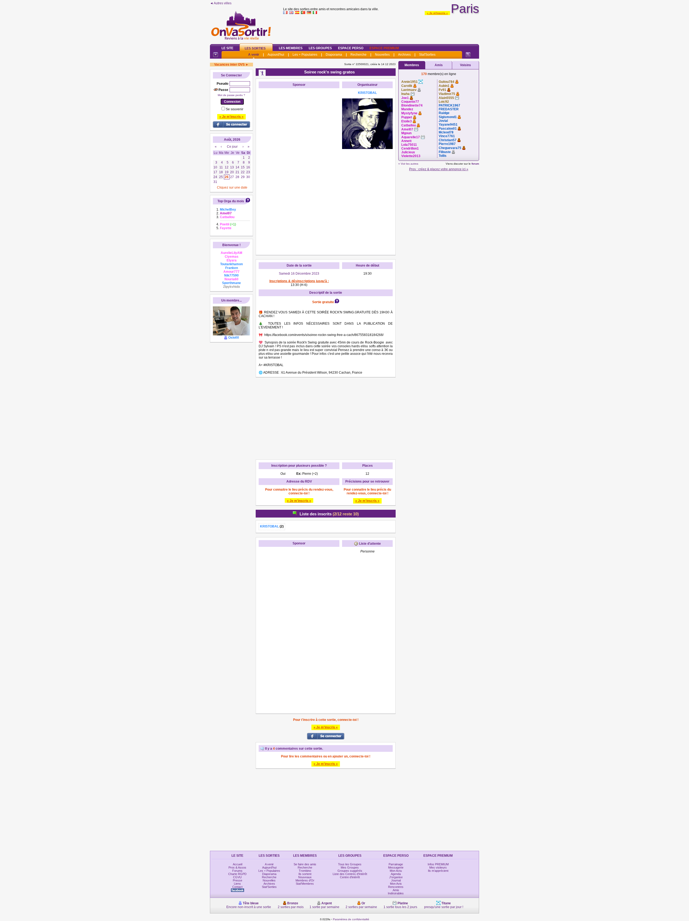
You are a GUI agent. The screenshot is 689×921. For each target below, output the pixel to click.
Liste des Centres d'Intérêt (350, 874)
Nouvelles (382, 54)
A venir (253, 54)
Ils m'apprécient (438, 870)
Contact (237, 886)
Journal (396, 880)
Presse (237, 880)
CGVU (237, 877)
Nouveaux (305, 877)
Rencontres (395, 886)
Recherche (358, 54)
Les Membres (291, 48)
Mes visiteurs (438, 867)
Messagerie (395, 867)
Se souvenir (234, 109)
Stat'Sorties (427, 54)
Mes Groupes (350, 867)
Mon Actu (396, 870)
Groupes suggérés (350, 870)
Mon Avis (396, 883)
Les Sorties (255, 48)
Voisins (465, 65)
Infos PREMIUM (438, 864)
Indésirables (396, 893)
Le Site (227, 48)
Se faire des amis (305, 864)
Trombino (305, 870)
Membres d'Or (305, 880)
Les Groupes (320, 48)
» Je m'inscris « (437, 13)
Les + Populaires (305, 54)
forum (475, 163)
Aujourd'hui (276, 54)
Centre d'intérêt (350, 877)
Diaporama (334, 54)
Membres (412, 65)
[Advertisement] (381, 28)
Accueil (237, 864)
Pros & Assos (237, 867)
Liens (237, 883)
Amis (439, 65)
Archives (404, 54)
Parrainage (396, 864)
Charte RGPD (237, 874)
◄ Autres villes (220, 3)
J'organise (396, 877)
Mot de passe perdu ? (231, 95)
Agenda (396, 874)
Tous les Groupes (349, 864)
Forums (237, 870)
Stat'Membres (305, 883)
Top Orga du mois (230, 201)
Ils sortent (304, 874)
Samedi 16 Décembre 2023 (299, 273)
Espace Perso (350, 48)
